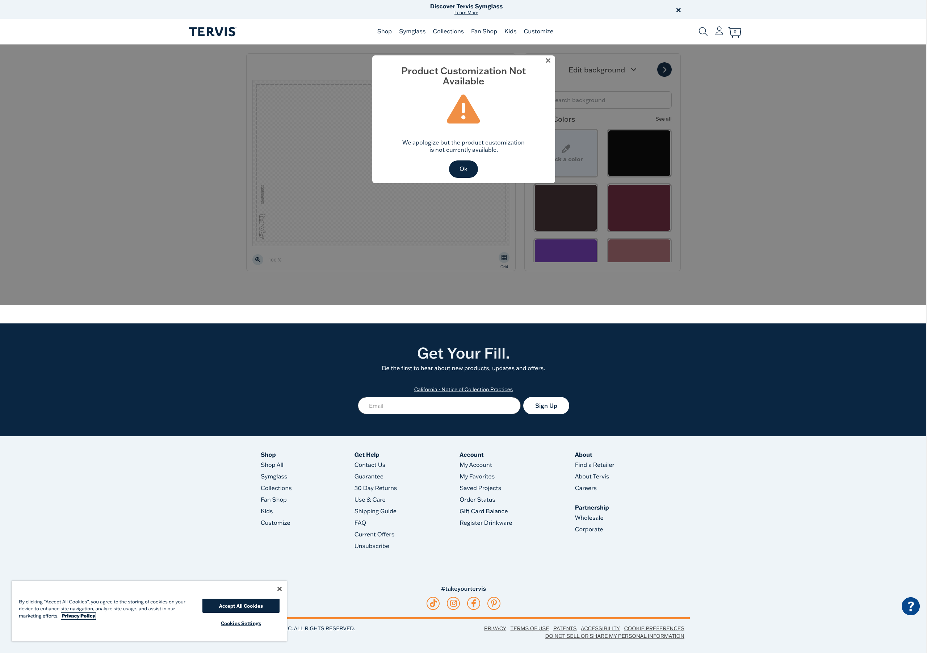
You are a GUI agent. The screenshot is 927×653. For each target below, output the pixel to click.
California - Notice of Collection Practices (463, 389)
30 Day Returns (376, 488)
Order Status (477, 499)
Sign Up (546, 405)
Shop (384, 31)
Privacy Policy (78, 616)
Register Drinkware (486, 523)
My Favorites (477, 476)
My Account (476, 465)
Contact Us (370, 465)
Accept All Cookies (241, 606)
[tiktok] (433, 603)
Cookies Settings (241, 623)
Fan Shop (484, 31)
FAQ (360, 523)
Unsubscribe (372, 546)
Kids (510, 31)
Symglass (412, 31)
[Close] (279, 589)
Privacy (495, 628)
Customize (538, 31)
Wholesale (589, 518)
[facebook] (473, 603)
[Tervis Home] (212, 31)
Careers (586, 488)
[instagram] (453, 603)
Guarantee (369, 476)
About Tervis (592, 476)
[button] (546, 9)
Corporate (589, 529)
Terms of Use (530, 628)
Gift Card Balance (484, 511)
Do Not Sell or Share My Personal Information (614, 636)
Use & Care (370, 499)
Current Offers (374, 534)
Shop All (272, 465)
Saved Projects (480, 488)
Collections (448, 31)
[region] (149, 611)
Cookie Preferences (654, 628)
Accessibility (600, 628)
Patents (565, 628)
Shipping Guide (376, 511)
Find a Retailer (594, 465)
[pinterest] (494, 603)
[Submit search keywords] (703, 31)
